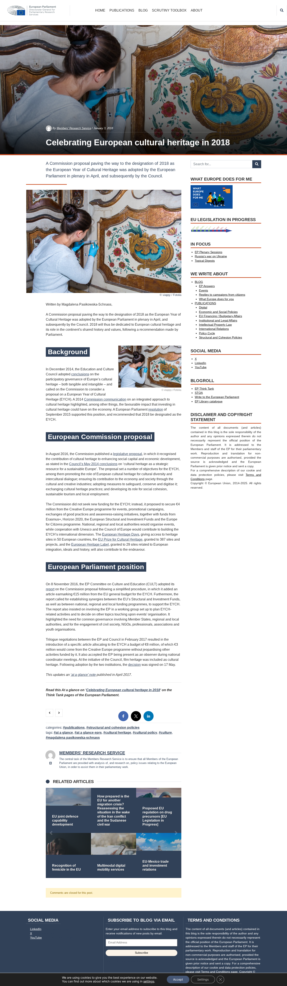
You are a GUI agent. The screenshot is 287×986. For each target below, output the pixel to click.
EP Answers (207, 286)
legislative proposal (127, 454)
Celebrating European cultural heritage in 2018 (123, 690)
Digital (203, 307)
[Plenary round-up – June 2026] (68, 810)
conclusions (80, 374)
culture (166, 732)
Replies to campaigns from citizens (222, 294)
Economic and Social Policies (218, 311)
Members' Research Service (74, 128)
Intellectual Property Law (215, 324)
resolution (155, 409)
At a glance (64, 732)
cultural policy (146, 732)
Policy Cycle (207, 333)
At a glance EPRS (89, 732)
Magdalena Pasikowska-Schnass (74, 737)
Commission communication (105, 399)
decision (134, 664)
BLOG (143, 10)
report (50, 589)
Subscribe (141, 952)
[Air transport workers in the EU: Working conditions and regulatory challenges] (158, 855)
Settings (203, 979)
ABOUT (197, 10)
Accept (178, 979)
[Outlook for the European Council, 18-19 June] (158, 810)
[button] (51, 833)
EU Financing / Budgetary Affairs (220, 316)
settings (148, 981)
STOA (199, 392)
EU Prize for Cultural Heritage (120, 539)
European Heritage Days (120, 534)
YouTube (201, 367)
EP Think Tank (204, 388)
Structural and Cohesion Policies (114, 727)
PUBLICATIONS (121, 10)
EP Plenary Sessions (208, 252)
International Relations (214, 328)
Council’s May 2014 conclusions (93, 464)
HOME (100, 10)
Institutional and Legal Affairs (218, 320)
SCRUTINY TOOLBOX (169, 10)
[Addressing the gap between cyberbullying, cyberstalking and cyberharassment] (113, 810)
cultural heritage (118, 732)
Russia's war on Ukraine (211, 256)
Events (203, 290)
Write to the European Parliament (217, 397)
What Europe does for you (216, 299)
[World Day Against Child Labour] (113, 855)
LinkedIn (200, 363)
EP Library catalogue (208, 401)
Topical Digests (205, 260)
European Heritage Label (90, 544)
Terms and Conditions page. (219, 971)
